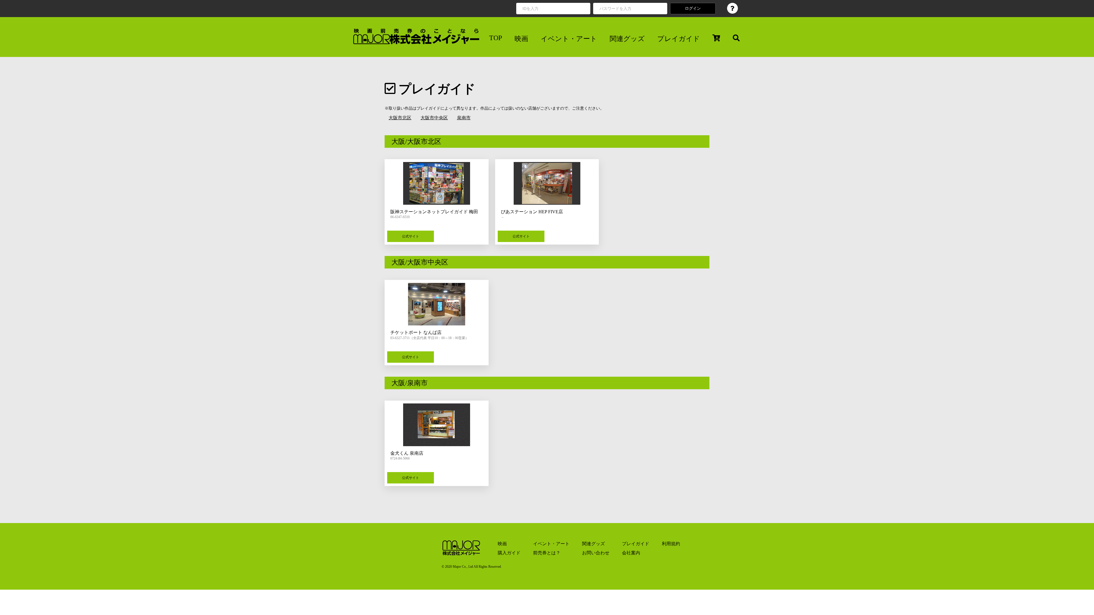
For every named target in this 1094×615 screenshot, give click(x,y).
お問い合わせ (595, 552)
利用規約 (671, 543)
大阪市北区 (400, 117)
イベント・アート (569, 38)
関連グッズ (627, 38)
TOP (495, 38)
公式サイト (410, 236)
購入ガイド (509, 552)
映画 (521, 38)
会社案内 (631, 552)
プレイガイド (678, 38)
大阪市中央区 (434, 117)
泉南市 (464, 117)
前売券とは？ (546, 552)
